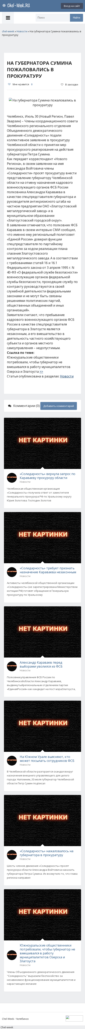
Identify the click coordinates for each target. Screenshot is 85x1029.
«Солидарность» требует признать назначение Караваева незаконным (48, 570)
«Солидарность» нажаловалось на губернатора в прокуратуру (46, 853)
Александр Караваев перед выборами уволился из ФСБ (41, 664)
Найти (76, 17)
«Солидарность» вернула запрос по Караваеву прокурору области (47, 476)
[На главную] (17, 6)
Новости (67, 376)
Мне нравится (22, 84)
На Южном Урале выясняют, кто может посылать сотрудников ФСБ (47, 759)
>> (41, 371)
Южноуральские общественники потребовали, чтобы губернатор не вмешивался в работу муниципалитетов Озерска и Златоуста (47, 953)
